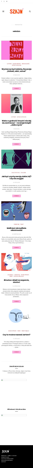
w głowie (23, 172)
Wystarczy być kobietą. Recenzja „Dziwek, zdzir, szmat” (16, 70)
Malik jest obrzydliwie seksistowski (16, 229)
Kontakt (3, 461)
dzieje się (16, 224)
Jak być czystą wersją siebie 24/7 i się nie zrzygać (16, 177)
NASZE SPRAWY (17, 63)
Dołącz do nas (5, 457)
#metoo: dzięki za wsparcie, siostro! (16, 281)
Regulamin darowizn (7, 460)
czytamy (9, 63)
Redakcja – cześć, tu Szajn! (8, 455)
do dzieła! (10, 274)
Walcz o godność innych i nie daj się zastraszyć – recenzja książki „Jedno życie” (16, 123)
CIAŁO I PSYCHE (16, 172)
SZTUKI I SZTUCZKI (16, 65)
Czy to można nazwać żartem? (16, 334)
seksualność (25, 63)
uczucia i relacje (19, 276)
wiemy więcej (25, 330)
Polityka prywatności (7, 458)
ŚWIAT (21, 224)
